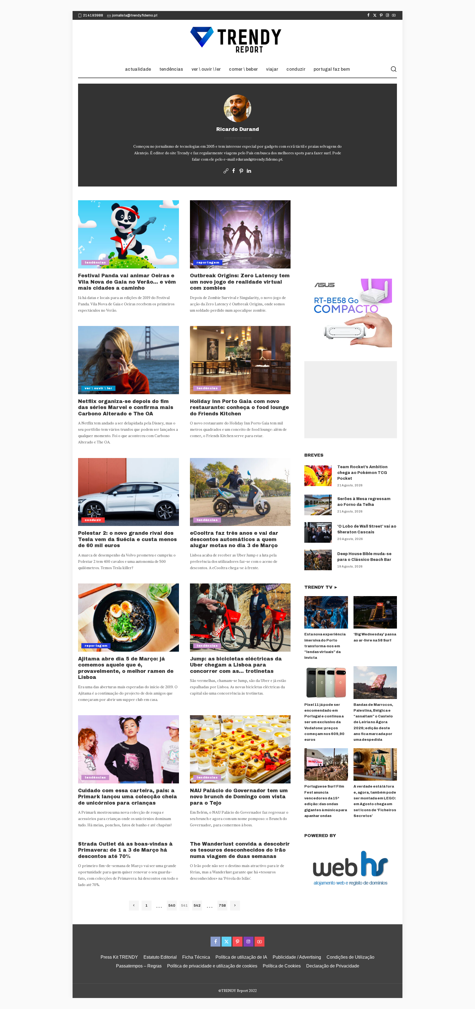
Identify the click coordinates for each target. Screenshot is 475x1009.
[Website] (226, 171)
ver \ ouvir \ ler (98, 388)
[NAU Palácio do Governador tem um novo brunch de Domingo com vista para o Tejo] (240, 749)
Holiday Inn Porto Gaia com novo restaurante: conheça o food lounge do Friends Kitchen (239, 407)
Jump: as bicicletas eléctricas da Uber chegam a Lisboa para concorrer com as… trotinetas (236, 665)
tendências (95, 262)
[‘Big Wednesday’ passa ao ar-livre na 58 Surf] (375, 612)
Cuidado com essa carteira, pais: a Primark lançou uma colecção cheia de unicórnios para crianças (127, 797)
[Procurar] (393, 69)
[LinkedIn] (249, 171)
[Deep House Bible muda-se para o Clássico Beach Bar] (318, 560)
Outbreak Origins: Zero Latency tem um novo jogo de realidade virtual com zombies (240, 282)
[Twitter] (375, 15)
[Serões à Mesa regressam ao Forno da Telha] (318, 505)
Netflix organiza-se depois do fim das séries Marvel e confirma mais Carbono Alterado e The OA (125, 407)
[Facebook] (368, 15)
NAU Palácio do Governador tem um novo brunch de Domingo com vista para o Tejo (239, 797)
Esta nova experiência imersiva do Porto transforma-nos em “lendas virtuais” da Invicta (325, 646)
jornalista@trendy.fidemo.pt (135, 15)
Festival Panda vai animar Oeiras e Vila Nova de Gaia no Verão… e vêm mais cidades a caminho (127, 282)
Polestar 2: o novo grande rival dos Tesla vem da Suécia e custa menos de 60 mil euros (127, 539)
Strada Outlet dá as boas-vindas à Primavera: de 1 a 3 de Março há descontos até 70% (125, 850)
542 (197, 905)
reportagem (208, 262)
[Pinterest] (381, 15)
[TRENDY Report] (237, 40)
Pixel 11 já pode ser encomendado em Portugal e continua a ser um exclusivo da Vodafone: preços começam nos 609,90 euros (324, 722)
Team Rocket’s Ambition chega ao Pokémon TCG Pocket (362, 473)
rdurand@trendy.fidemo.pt (259, 159)
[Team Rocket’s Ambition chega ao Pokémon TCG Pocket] (318, 475)
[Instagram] (387, 15)
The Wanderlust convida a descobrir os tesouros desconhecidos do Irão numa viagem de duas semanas (240, 850)
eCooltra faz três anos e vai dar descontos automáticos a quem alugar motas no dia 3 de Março (234, 539)
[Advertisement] (350, 399)
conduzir (93, 520)
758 (222, 905)
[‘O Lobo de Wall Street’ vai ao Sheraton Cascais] (318, 532)
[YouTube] (394, 15)
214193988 (93, 15)
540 (171, 905)
